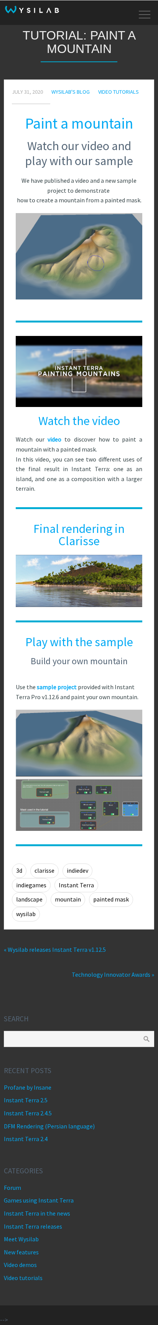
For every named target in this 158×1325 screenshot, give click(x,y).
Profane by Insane (27, 1087)
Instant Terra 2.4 (26, 1139)
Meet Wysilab (21, 1239)
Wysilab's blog (70, 91)
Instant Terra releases (33, 1226)
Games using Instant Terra (39, 1200)
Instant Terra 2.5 (26, 1100)
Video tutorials (118, 91)
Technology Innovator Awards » (113, 974)
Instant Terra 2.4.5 (28, 1113)
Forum (12, 1187)
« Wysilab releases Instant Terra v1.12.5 (55, 949)
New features (21, 1252)
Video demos (20, 1265)
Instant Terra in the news (37, 1213)
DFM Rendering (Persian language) (49, 1126)
